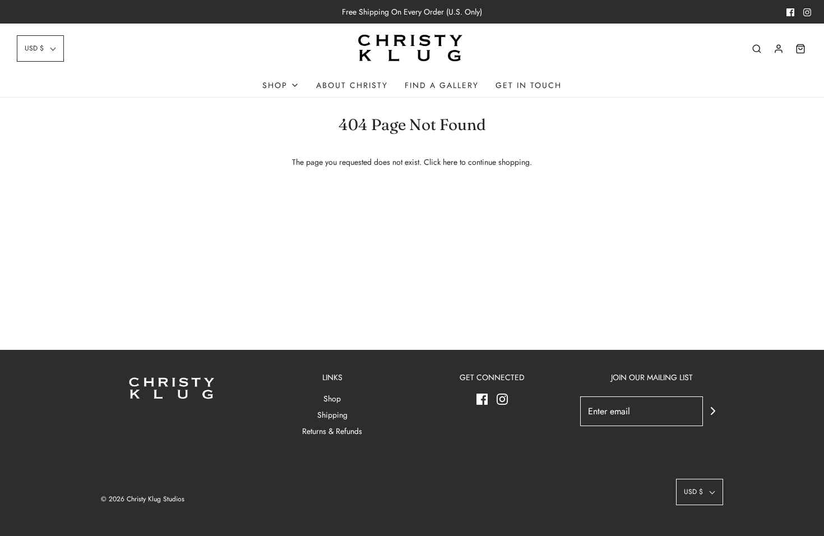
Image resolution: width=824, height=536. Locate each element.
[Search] (756, 49)
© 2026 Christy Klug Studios (142, 499)
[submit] (713, 411)
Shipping (332, 415)
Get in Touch (529, 85)
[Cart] (800, 49)
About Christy (352, 85)
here (450, 162)
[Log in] (778, 49)
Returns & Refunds (332, 431)
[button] (40, 48)
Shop (332, 398)
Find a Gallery (442, 85)
